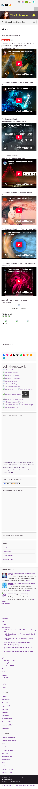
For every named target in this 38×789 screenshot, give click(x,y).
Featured (5, 753)
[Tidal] (6, 4)
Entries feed (7, 551)
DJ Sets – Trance (7, 750)
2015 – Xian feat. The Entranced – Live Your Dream (18, 648)
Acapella (4, 615)
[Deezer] (30, 1)
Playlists (4, 675)
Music (3, 669)
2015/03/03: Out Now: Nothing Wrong (18, 593)
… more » (28, 580)
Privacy (4, 681)
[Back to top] (33, 784)
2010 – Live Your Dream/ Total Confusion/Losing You (20, 630)
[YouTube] (12, 1)
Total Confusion (9, 665)
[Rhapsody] (3, 4)
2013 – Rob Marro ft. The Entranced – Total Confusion (18, 638)
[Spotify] (26, 1)
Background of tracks (9, 740)
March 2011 (5, 712)
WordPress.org (8, 559)
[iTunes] (19, 1)
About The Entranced (9, 737)
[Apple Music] (22, 1)
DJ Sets (6, 677)
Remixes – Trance (7, 772)
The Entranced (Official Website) (13, 22)
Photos (4, 672)
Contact (4, 624)
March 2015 (5, 703)
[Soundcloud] (15, 1)
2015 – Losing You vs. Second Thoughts (17, 642)
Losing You (7, 663)
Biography (5, 618)
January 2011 (6, 715)
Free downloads (7, 756)
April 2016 (5, 696)
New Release (6, 759)
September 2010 (7, 725)
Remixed (4, 684)
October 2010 (6, 722)
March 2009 (5, 728)
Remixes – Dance (7, 769)
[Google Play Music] (34, 1)
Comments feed (8, 555)
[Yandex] (10, 4)
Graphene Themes (15, 781)
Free (3, 655)
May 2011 (5, 709)
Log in (5, 548)
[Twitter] (9, 1)
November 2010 (7, 718)
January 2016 (6, 699)
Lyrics (3, 658)
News (3, 763)
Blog (3, 621)
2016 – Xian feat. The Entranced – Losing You (19, 651)
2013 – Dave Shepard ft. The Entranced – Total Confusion (19, 634)
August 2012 (6, 706)
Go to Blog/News (6, 603)
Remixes (4, 766)
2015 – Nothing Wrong (11, 645)
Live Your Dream (9, 660)
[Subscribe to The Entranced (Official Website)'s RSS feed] (2, 1)
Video (4, 687)
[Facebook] (6, 1)
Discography (6, 627)
